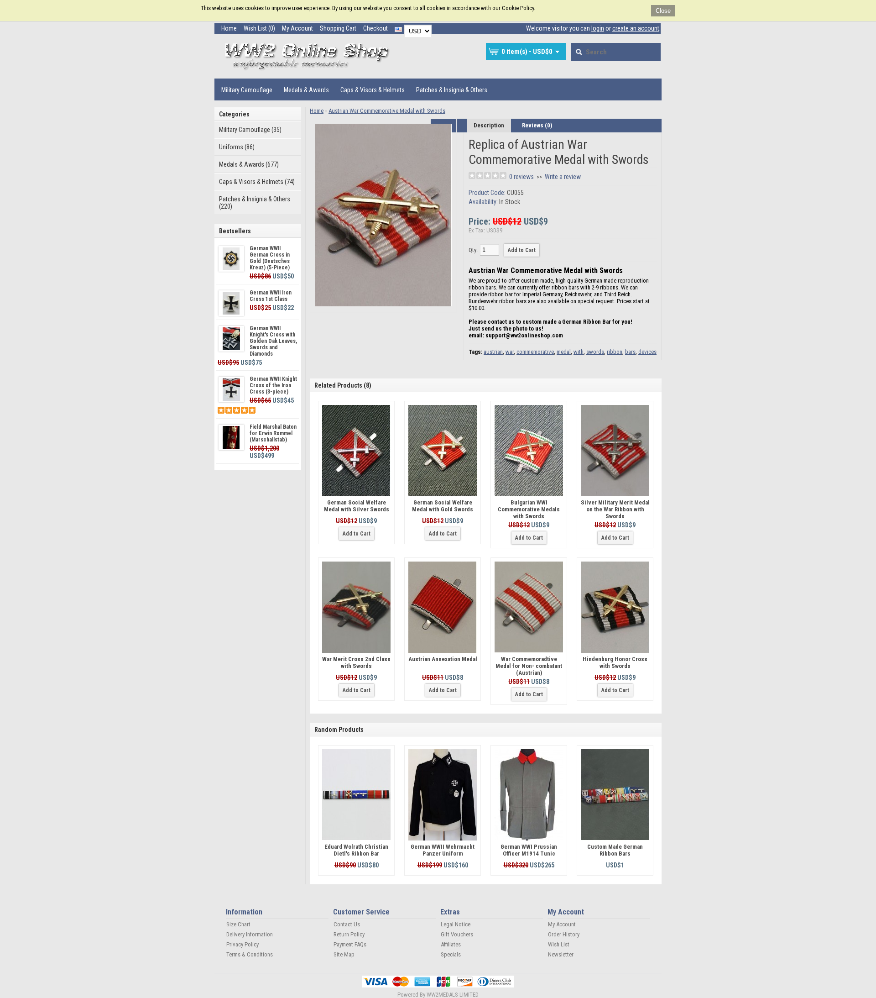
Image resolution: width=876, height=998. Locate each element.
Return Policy (349, 934)
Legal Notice (455, 924)
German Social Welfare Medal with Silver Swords (356, 506)
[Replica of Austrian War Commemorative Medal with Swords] (383, 304)
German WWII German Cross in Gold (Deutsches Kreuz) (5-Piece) (270, 258)
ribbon (614, 351)
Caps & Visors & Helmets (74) (257, 181)
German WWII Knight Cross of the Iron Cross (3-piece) (273, 385)
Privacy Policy (242, 944)
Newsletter (561, 954)
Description (489, 125)
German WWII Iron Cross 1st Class (271, 295)
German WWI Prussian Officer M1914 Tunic (529, 850)
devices (647, 351)
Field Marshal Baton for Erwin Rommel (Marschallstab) (273, 433)
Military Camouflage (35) (250, 129)
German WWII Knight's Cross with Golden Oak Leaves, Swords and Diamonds (273, 341)
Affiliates (451, 944)
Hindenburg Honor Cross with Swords (615, 662)
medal (564, 351)
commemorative (535, 351)
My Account (297, 28)
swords (595, 351)
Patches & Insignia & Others (451, 90)
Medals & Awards (306, 90)
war (510, 351)
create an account (635, 28)
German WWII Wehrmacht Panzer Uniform (442, 850)
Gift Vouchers (457, 934)
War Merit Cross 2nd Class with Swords (356, 662)
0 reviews (521, 176)
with (579, 351)
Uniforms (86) (237, 147)
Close (663, 10)
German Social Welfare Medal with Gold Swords (442, 506)
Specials (451, 954)
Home (229, 28)
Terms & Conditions (249, 954)
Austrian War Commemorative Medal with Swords (386, 110)
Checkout (375, 28)
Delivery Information (249, 934)
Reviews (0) (537, 125)
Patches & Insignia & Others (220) (254, 202)
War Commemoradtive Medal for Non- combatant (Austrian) (528, 666)
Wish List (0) (259, 28)
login (597, 28)
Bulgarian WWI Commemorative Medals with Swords (529, 509)
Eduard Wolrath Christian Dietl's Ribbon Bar (356, 850)
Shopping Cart (338, 28)
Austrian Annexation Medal (442, 659)
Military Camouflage (246, 90)
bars (630, 351)
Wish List (558, 944)
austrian (493, 351)
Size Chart (238, 924)
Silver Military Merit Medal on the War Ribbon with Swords (615, 509)
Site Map (344, 954)
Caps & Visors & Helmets (372, 90)
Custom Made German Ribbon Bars (615, 850)
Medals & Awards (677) (249, 164)
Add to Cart (356, 534)
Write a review (563, 176)
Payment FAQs (350, 944)
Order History (563, 934)
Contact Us (347, 924)
